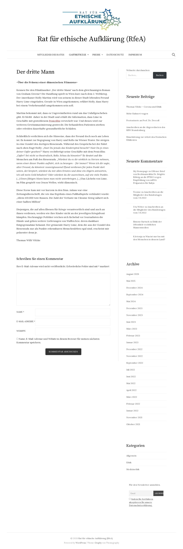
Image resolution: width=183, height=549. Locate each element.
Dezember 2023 (134, 308)
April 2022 (131, 390)
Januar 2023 (132, 342)
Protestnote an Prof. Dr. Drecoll (142, 120)
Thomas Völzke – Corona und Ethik (143, 106)
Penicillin (54, 120)
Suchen (159, 75)
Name (20, 312)
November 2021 (134, 417)
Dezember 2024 (134, 287)
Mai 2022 (130, 383)
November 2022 (134, 356)
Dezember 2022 (134, 349)
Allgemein (131, 455)
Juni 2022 (131, 376)
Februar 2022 (133, 403)
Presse (96, 54)
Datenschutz (115, 54)
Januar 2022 (132, 410)
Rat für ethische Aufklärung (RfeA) (91, 39)
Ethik (128, 462)
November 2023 (134, 315)
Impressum (135, 54)
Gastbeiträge (77, 54)
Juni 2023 (131, 322)
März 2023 (131, 328)
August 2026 (132, 274)
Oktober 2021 (133, 424)
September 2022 (134, 362)
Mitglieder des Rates (50, 54)
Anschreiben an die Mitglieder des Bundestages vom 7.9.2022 (148, 195)
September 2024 (134, 294)
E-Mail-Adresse (25, 322)
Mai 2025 (130, 281)
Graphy (98, 543)
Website (21, 331)
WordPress (81, 543)
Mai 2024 (131, 301)
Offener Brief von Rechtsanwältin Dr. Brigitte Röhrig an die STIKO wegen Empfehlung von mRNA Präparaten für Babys (149, 177)
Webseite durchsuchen (138, 70)
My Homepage (140, 171)
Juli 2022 (130, 369)
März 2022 (131, 397)
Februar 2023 (133, 335)
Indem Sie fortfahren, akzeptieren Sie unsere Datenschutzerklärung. (141, 502)
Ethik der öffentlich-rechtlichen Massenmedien (147, 224)
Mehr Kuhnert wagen (137, 113)
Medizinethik (132, 469)
